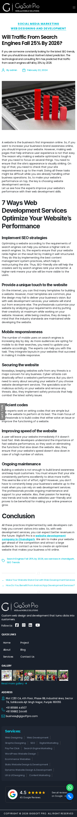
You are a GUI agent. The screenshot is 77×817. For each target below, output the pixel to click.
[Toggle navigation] (74, 7)
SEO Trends (13, 562)
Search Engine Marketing (38, 748)
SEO (32, 743)
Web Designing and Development (38, 29)
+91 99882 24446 (16, 711)
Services (8, 656)
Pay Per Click (12, 748)
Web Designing (13, 737)
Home (7, 642)
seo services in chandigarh (59, 558)
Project (24, 642)
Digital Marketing (49, 743)
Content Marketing (39, 775)
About (7, 649)
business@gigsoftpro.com (22, 716)
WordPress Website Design (20, 753)
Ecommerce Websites (17, 759)
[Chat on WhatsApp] (70, 787)
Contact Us (27, 656)
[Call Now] (70, 796)
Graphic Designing (15, 743)
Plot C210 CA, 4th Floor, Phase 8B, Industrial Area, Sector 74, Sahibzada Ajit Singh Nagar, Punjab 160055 (39, 700)
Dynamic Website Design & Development (28, 770)
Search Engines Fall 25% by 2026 (25, 558)
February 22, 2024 (37, 70)
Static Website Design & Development (26, 764)
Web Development (38, 737)
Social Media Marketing (38, 24)
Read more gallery (12, 683)
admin (13, 70)
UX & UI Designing (15, 775)
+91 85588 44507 (16, 707)
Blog (22, 649)
